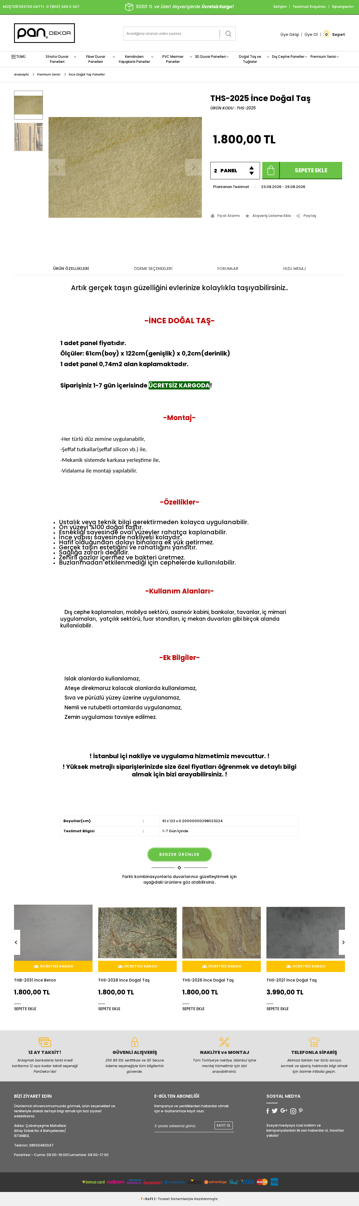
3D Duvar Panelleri (210, 56)
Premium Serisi (323, 56)
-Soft (147, 1198)
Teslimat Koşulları (309, 6)
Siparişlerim (342, 6)
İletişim (280, 6)
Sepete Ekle (311, 170)
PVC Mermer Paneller (172, 59)
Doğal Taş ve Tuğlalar (250, 59)
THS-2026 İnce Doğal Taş (123, 980)
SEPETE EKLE (25, 1008)
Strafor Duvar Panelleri (57, 59)
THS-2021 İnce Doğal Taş (207, 980)
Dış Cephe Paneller (288, 56)
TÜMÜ (21, 56)
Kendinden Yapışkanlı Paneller (134, 59)
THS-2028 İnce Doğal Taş (39, 980)
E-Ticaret (162, 1198)
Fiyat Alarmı (228, 215)
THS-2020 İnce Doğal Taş (292, 980)
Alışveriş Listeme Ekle (271, 215)
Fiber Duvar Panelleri (95, 59)
